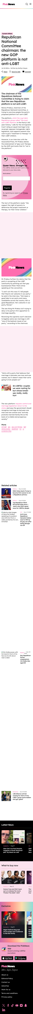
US (23, 429)
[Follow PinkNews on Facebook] (8, 1006)
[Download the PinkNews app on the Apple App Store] (7, 958)
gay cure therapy (17, 427)
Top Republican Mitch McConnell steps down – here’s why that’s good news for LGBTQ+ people (21, 505)
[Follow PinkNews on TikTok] (12, 1006)
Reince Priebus (5, 429)
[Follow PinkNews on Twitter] (4, 1006)
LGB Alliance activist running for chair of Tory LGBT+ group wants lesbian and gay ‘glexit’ (22, 796)
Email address (9, 173)
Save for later (16, 71)
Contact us (5, 982)
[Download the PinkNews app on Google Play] (20, 958)
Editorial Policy (7, 978)
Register (7, 188)
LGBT (25, 427)
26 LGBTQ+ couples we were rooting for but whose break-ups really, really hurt (21, 391)
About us (4, 975)
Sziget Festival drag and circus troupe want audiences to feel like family (13, 931)
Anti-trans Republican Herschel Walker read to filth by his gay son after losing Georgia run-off (25, 519)
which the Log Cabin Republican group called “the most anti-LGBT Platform (14, 120)
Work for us (5, 989)
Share (5, 71)
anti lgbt (4, 427)
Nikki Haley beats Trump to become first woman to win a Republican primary (22, 493)
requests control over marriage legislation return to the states (16, 406)
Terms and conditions (9, 993)
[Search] (27, 4)
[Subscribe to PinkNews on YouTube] (17, 1006)
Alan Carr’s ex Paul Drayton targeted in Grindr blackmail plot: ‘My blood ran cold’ (12, 850)
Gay (9, 427)
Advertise (5, 986)
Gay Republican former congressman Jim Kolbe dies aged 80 (25, 659)
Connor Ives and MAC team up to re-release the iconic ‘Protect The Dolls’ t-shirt (12, 891)
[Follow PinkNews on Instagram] (21, 1006)
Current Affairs (7, 33)
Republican (15, 429)
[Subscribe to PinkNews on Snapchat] (26, 1006)
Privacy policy (6, 997)
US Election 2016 (6, 431)
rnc (20, 429)
